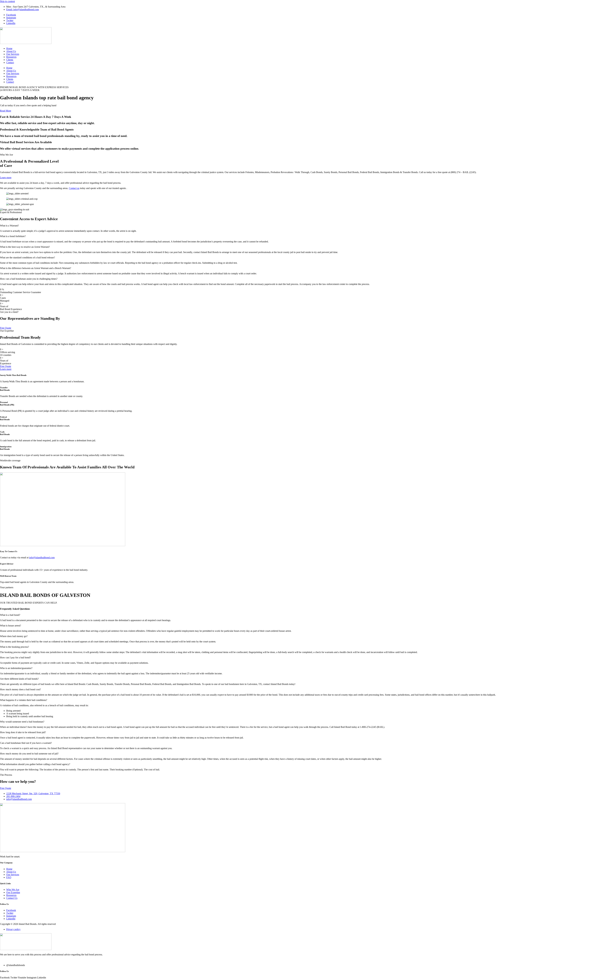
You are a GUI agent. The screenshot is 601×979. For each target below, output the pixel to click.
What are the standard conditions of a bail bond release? (27, 257)
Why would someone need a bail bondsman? (22, 721)
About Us (11, 51)
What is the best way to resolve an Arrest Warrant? (25, 247)
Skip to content (7, 1)
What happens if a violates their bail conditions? (23, 700)
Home (9, 48)
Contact (10, 62)
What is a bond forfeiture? (13, 236)
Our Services (12, 54)
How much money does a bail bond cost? (20, 689)
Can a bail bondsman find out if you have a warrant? (26, 743)
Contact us (74, 188)
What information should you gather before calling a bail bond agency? (35, 764)
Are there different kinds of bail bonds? (19, 678)
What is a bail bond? (10, 615)
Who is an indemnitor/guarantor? (16, 668)
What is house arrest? (10, 625)
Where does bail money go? (14, 636)
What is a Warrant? (9, 225)
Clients (9, 59)
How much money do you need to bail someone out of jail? (29, 753)
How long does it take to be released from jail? (23, 732)
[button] (300, 225)
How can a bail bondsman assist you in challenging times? (28, 278)
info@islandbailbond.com (42, 557)
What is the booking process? (14, 647)
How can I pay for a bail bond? (15, 657)
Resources (11, 57)
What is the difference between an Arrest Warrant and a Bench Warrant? (35, 268)
